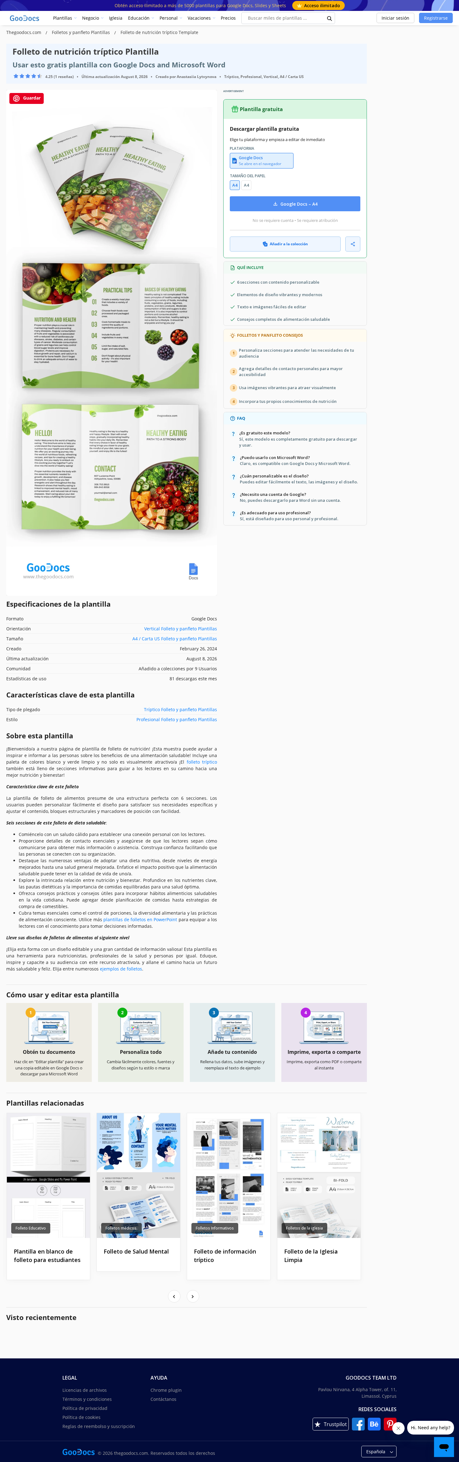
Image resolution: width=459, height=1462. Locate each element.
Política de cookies (81, 1417)
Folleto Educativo (31, 1228)
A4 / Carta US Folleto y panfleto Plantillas (174, 639)
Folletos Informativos (215, 1228)
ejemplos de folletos (121, 969)
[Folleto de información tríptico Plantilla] (228, 1175)
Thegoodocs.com (24, 32)
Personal (169, 18)
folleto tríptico (202, 762)
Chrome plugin (166, 1390)
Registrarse (436, 18)
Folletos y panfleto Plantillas (81, 32)
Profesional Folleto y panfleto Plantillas (176, 719)
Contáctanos (163, 1399)
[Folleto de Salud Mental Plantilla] (138, 1175)
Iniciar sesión (395, 18)
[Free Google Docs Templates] (25, 18)
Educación (139, 18)
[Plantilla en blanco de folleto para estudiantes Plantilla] (48, 1175)
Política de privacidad (84, 1408)
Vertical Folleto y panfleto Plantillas (180, 629)
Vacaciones (199, 18)
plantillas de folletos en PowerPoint (140, 919)
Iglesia (115, 18)
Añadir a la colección (289, 244)
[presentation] (174, 1296)
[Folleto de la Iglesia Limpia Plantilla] (319, 1175)
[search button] (330, 18)
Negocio (90, 18)
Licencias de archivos (84, 1390)
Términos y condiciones (87, 1399)
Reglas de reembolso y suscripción (98, 1426)
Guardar (31, 98)
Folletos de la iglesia (304, 1228)
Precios (228, 18)
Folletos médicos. (121, 1228)
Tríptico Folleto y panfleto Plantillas (180, 709)
